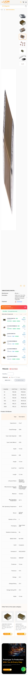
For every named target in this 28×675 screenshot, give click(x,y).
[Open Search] (21, 2)
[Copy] (15, 290)
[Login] (26, 2)
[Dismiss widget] (26, 667)
